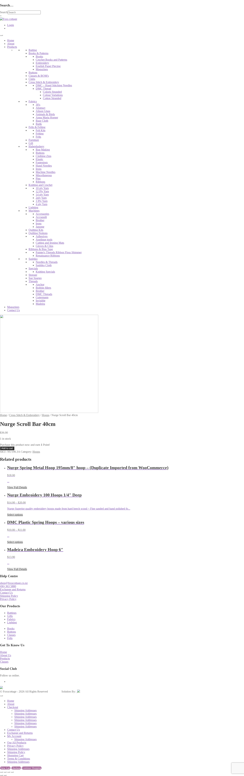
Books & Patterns (38, 53)
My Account (14, 736)
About (10, 43)
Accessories (42, 213)
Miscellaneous (44, 175)
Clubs (32, 78)
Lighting (33, 207)
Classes (11, 634)
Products (12, 46)
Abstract (40, 107)
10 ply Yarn (42, 188)
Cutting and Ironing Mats (50, 242)
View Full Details (17, 487)
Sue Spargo (35, 278)
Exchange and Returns (13, 589)
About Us (5, 655)
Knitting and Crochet (40, 184)
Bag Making (43, 149)
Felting (40, 133)
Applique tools (44, 239)
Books (39, 56)
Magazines (42, 69)
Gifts (10, 616)
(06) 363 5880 (8, 586)
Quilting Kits (36, 229)
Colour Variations (53, 95)
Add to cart (7, 448)
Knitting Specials (45, 271)
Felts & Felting (37, 127)
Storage (33, 274)
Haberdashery (36, 146)
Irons (38, 168)
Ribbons (40, 181)
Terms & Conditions (18, 758)
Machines (34, 210)
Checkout (12, 707)
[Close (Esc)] (12, 772)
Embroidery (42, 62)
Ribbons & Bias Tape (41, 249)
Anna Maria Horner (47, 117)
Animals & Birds (45, 114)
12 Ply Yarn (42, 191)
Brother (40, 220)
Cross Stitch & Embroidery (44, 82)
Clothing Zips (43, 156)
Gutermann (42, 297)
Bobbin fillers (43, 287)
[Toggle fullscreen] (5, 772)
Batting (33, 50)
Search (4, 12)
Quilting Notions (38, 233)
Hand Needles (44, 165)
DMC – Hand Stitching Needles (54, 85)
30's (38, 104)
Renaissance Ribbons (48, 255)
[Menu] (1, 35)
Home (10, 40)
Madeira (40, 303)
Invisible (40, 300)
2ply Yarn (41, 197)
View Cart (5, 768)
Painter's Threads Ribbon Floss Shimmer (59, 252)
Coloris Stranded (52, 91)
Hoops (45, 415)
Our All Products (16, 742)
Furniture (34, 139)
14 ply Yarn (42, 194)
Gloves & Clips (44, 245)
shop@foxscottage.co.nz (14, 583)
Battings (11, 612)
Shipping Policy (9, 595)
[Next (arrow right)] (5, 775)
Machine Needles (45, 172)
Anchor (40, 284)
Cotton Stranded (52, 98)
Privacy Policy (8, 599)
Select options (15, 514)
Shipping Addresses (25, 710)
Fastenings (42, 162)
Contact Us (13, 310)
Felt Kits (40, 130)
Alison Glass (43, 111)
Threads (33, 281)
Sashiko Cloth (44, 265)
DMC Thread (43, 88)
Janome (40, 226)
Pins (38, 178)
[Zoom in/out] (1, 772)
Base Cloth (42, 120)
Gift (31, 143)
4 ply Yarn (41, 204)
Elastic (39, 159)
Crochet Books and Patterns (51, 59)
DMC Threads (44, 294)
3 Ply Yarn (42, 201)
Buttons (33, 72)
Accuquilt (41, 217)
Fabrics (33, 101)
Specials (33, 268)
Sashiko (33, 258)
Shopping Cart (15, 755)
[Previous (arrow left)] (1, 775)
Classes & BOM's (39, 75)
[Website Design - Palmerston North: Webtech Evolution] (78, 691)
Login (10, 25)
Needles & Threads (47, 262)
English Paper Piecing (48, 66)
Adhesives (42, 236)
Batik (39, 123)
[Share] (8, 772)
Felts (38, 136)
